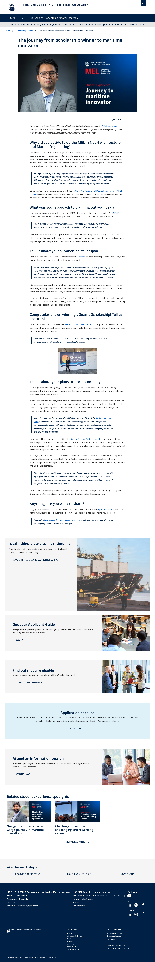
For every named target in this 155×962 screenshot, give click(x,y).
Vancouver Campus (114, 933)
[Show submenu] (34, 24)
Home (10, 24)
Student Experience (102, 24)
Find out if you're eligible (29, 682)
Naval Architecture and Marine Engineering (35, 560)
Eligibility (53, 24)
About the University (75, 936)
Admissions (66, 24)
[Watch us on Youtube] (129, 895)
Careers (70, 944)
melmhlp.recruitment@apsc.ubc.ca (22, 905)
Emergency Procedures (14, 958)
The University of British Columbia (12, 7)
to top (147, 956)
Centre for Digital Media (116, 945)
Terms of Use (28, 958)
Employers (119, 24)
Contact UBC (72, 933)
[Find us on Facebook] (143, 904)
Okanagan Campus (114, 936)
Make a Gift (71, 947)
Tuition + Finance (83, 24)
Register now (23, 774)
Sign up (19, 640)
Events (70, 941)
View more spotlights (77, 842)
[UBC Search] (143, 3)
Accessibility (52, 958)
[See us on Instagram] (136, 904)
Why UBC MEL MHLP (23, 24)
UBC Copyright (40, 958)
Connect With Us (135, 24)
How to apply (77, 728)
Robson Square (113, 943)
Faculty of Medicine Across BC (118, 948)
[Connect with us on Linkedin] (129, 904)
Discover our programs (27, 874)
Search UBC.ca (73, 949)
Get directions (79, 905)
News (69, 939)
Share (119, 119)
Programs (41, 24)
